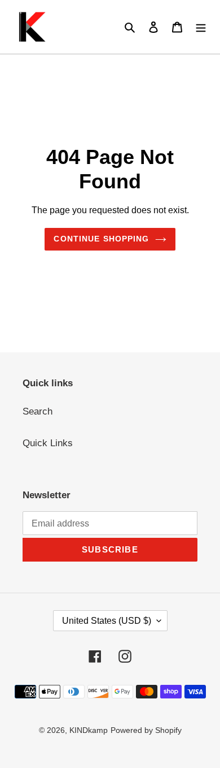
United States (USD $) (106, 620)
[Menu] (201, 27)
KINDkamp (88, 730)
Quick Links (48, 443)
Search (37, 411)
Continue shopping (101, 238)
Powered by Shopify (146, 730)
